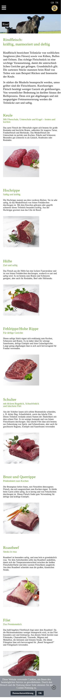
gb (52, 3)
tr (56, 3)
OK (40, 693)
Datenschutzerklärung (22, 693)
